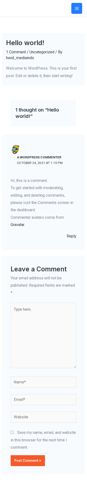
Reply (71, 236)
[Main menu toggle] (76, 8)
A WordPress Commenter (39, 157)
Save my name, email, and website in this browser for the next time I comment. (43, 440)
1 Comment (16, 52)
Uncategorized (41, 52)
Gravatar (17, 224)
